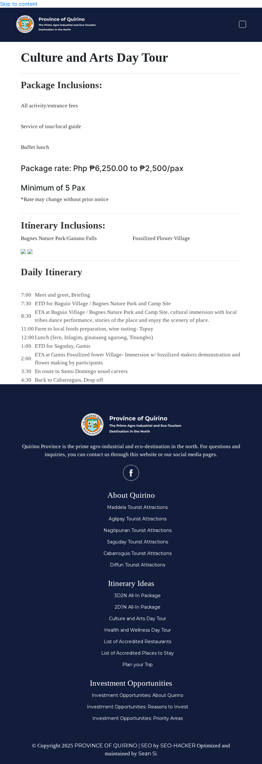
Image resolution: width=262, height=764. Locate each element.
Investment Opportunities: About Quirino (137, 695)
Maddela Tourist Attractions (137, 507)
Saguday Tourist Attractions (137, 542)
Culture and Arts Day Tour (137, 618)
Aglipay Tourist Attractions (137, 519)
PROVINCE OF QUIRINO (105, 746)
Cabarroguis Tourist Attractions (138, 553)
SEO (146, 746)
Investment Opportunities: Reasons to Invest (137, 707)
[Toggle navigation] (242, 24)
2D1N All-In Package (137, 607)
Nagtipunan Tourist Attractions (138, 530)
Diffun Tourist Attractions (137, 565)
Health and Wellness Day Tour (137, 630)
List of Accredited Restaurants (137, 641)
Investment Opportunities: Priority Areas (137, 718)
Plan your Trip (137, 664)
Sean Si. (148, 754)
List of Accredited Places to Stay (137, 653)
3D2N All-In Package (137, 595)
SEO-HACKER (178, 746)
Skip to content (18, 4)
